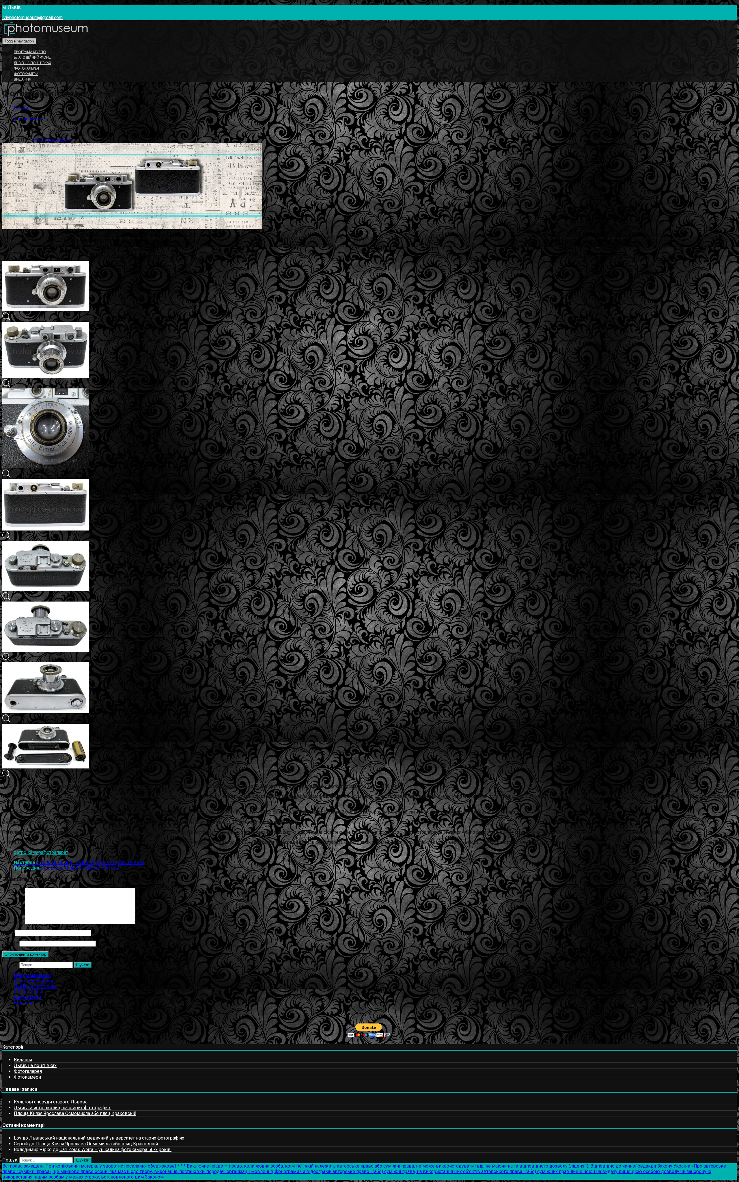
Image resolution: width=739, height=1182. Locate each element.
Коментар (13, 922)
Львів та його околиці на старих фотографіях (62, 1107)
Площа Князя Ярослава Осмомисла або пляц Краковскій (75, 1113)
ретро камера (28, 852)
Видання (22, 79)
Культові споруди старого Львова (50, 1102)
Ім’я (8, 932)
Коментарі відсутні (51, 140)
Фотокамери (26, 73)
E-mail (10, 943)
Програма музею (30, 51)
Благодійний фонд (32, 57)
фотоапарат (55, 852)
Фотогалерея (26, 68)
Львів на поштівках (32, 62)
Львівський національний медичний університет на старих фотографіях (106, 1138)
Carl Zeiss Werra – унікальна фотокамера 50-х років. (115, 1149)
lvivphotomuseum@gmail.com (32, 17)
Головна (23, 108)
